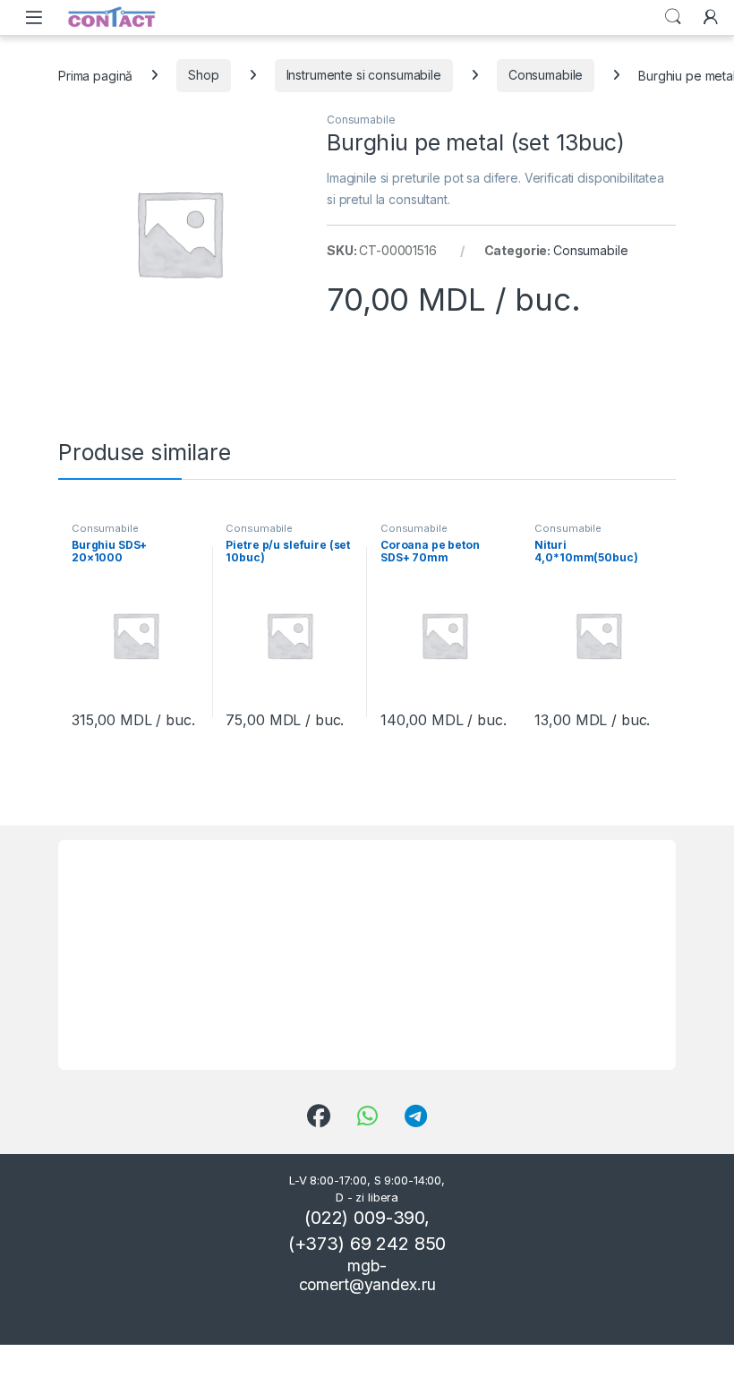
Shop (203, 74)
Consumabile (545, 74)
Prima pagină (95, 74)
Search (673, 17)
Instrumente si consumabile (363, 74)
